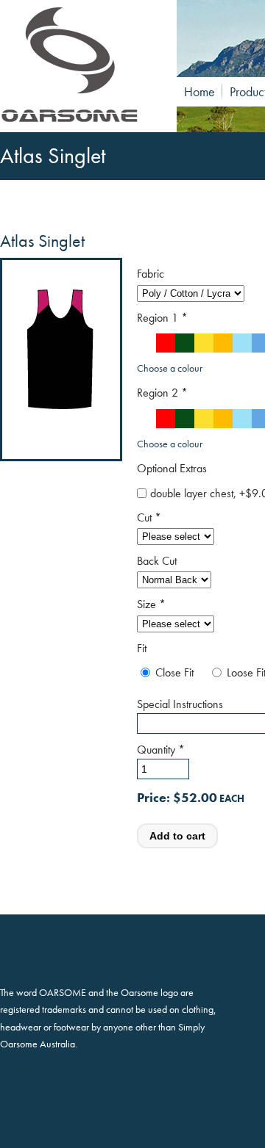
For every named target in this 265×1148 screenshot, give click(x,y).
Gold (223, 343)
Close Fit (174, 672)
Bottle (184, 343)
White (146, 343)
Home (199, 91)
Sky (242, 343)
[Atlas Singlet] (81, 66)
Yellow (203, 343)
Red (165, 343)
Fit (141, 648)
